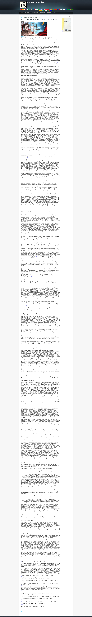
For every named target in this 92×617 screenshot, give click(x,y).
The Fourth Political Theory (36, 2)
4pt (21, 611)
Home (22, 12)
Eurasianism (42, 12)
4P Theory (27, 12)
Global (22, 612)
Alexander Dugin (23, 36)
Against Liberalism (34, 12)
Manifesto (49, 12)
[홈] (23, 7)
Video (55, 12)
